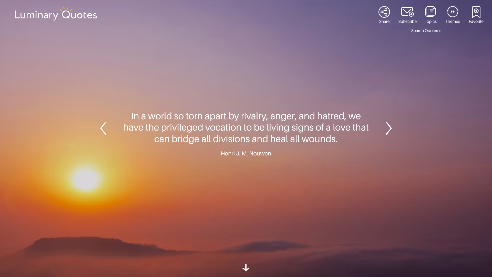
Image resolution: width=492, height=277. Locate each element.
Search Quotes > (426, 30)
